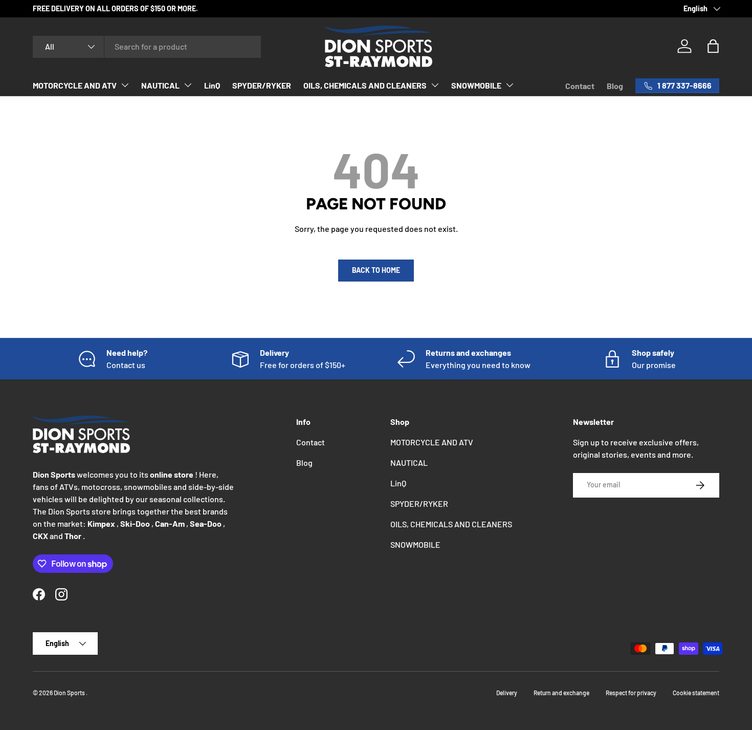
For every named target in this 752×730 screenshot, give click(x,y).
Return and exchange (561, 692)
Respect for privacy (631, 692)
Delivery (506, 692)
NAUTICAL (160, 85)
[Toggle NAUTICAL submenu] (188, 85)
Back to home (376, 270)
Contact (579, 86)
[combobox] (147, 46)
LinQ (212, 85)
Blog (615, 86)
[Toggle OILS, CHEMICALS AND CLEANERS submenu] (435, 85)
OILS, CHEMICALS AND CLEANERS (365, 85)
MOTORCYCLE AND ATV (75, 85)
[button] (713, 46)
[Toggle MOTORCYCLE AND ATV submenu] (125, 85)
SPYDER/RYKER (261, 85)
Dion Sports (70, 692)
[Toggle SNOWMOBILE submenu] (509, 85)
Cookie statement (696, 692)
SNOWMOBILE (476, 85)
